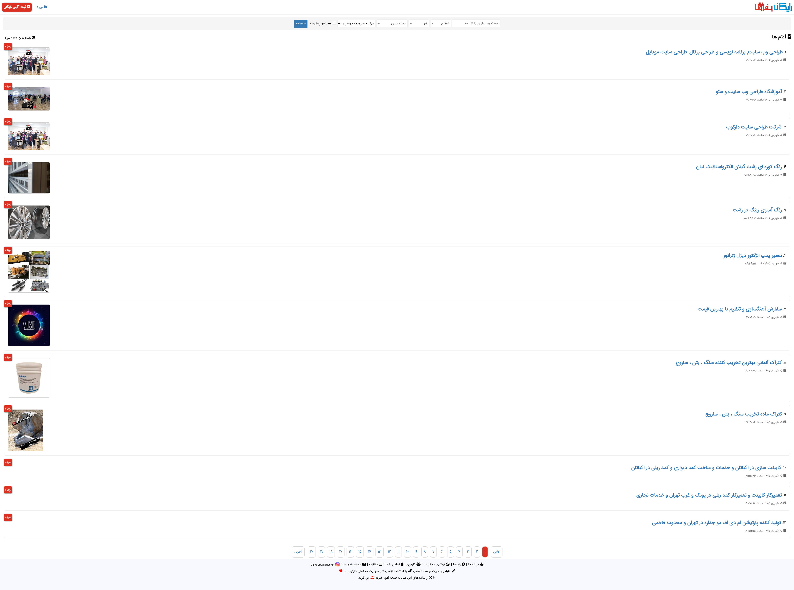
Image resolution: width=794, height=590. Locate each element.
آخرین (298, 552)
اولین (496, 552)
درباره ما (474, 564)
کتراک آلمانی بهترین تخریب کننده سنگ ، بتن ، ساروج (729, 363)
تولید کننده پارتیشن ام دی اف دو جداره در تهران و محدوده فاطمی (716, 523)
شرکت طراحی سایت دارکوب (753, 127)
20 (311, 552)
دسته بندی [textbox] (398, 23)
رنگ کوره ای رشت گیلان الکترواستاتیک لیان (739, 167)
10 (407, 552)
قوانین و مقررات (435, 564)
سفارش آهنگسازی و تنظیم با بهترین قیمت (740, 309)
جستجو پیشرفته (320, 23)
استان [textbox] (445, 23)
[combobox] (440, 23)
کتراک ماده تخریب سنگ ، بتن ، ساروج (744, 414)
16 (350, 552)
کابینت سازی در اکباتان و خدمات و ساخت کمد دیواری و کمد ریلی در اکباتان (706, 468)
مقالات (374, 564)
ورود (40, 7)
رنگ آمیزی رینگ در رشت (757, 210)
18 (330, 552)
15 (359, 552)
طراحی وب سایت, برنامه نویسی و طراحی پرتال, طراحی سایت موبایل (714, 52)
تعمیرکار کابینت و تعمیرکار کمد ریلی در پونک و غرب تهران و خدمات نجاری (709, 495)
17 (340, 552)
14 (369, 552)
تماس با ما (393, 564)
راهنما (457, 564)
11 (398, 552)
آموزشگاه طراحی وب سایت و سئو (749, 92)
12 (389, 552)
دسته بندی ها (352, 564)
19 (321, 552)
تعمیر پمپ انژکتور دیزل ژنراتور (752, 256)
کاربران (411, 564)
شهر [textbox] (424, 23)
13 (379, 552)
